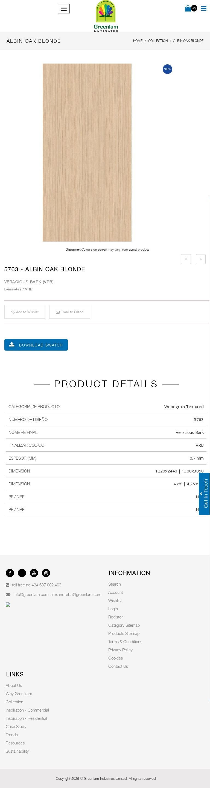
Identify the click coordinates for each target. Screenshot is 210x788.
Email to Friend (71, 312)
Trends (12, 734)
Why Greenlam (19, 693)
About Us (14, 685)
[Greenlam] (106, 16)
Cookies (115, 657)
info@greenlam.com (31, 594)
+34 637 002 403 (46, 584)
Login (113, 608)
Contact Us (118, 666)
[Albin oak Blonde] (107, 153)
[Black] (186, 259)
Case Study (16, 726)
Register (115, 616)
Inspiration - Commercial (27, 709)
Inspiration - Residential (26, 718)
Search (114, 583)
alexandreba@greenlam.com (76, 594)
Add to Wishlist (27, 312)
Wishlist (115, 600)
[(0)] (188, 8)
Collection (14, 701)
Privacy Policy (120, 649)
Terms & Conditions (125, 641)
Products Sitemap (124, 633)
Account (115, 592)
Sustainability (17, 751)
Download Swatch (41, 345)
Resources (15, 742)
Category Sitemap (124, 625)
